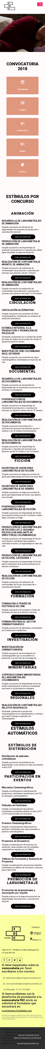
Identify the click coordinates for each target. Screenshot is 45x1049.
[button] (40, 4)
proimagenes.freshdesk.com (17, 1010)
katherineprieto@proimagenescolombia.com (23, 978)
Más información (23, 906)
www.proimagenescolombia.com (28, 1043)
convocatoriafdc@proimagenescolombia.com (23, 984)
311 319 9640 (24, 989)
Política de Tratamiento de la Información (27, 1038)
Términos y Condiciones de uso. (28, 1035)
